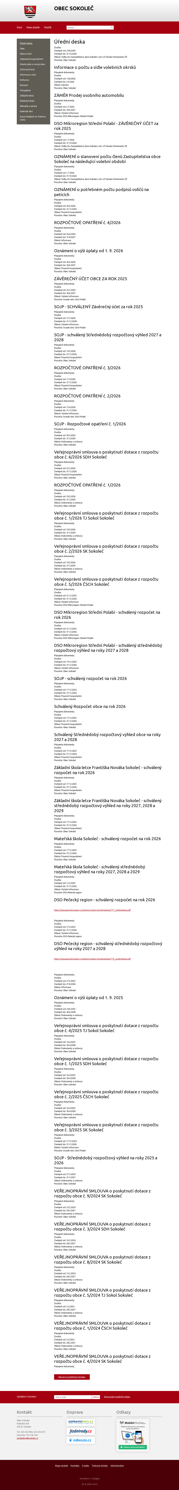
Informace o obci (28, 75)
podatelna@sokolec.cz (27, 1438)
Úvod (19, 27)
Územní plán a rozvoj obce (32, 64)
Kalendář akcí (26, 111)
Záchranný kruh (27, 69)
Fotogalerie (25, 90)
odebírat (96, 1397)
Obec (22, 48)
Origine (96, 1478)
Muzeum (24, 85)
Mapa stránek (33, 27)
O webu (85, 1465)
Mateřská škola (27, 101)
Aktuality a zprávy (28, 106)
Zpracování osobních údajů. (117, 1397)
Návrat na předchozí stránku (71, 1377)
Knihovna (24, 80)
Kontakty (75, 1465)
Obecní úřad (25, 54)
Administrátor (117, 1465)
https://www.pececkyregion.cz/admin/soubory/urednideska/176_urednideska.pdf (92, 959)
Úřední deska (26, 43)
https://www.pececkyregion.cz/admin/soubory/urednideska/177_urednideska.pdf (92, 910)
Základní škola (27, 95)
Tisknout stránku (100, 1465)
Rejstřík (47, 27)
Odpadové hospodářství (31, 59)
